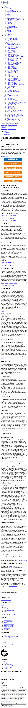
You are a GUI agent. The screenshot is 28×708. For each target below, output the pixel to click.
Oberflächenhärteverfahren (13, 117)
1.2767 (14, 218)
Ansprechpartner (10, 93)
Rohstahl (9, 14)
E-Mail (2, 605)
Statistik (4, 683)
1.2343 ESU (8, 262)
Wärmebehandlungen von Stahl (14, 121)
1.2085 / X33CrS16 (11, 48)
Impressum (6, 613)
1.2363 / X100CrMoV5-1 (13, 63)
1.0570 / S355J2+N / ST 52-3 (14, 44)
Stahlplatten (9, 22)
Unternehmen (7, 89)
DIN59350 (6, 668)
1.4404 (16, 461)
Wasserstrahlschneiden (12, 27)
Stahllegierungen (10, 106)
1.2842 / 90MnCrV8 (11, 73)
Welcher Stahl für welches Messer (15, 114)
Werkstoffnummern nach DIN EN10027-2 (17, 102)
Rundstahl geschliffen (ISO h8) (17, 19)
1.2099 (11, 283)
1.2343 (2, 262)
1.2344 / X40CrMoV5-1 (12, 61)
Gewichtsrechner (11, 99)
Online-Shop (9, 566)
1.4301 (2, 461)
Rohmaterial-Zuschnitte (9, 625)
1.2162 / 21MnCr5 (11, 51)
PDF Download (4, 156)
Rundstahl (6, 622)
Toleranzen (9, 31)
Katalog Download (8, 666)
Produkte (6, 7)
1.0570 (2, 358)
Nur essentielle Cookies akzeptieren (17, 703)
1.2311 (2, 283)
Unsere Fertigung (11, 26)
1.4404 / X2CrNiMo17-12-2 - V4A (15, 83)
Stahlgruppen (10, 107)
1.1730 (10, 215)
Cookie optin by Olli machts (7, 706)
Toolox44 (9, 75)
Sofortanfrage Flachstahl (12, 38)
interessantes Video (22, 560)
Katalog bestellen (8, 667)
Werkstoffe (6, 42)
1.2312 (6, 283)
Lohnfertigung (7, 628)
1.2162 (2, 220)
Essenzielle (5, 682)
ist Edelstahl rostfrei (11, 109)
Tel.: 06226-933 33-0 (6, 600)
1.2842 (2, 215)
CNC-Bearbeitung (11, 28)
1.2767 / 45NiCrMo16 (12, 71)
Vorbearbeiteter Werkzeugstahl (14, 11)
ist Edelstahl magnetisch (12, 111)
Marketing (4, 685)
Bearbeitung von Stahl (12, 113)
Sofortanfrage (7, 36)
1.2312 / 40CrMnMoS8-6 (13, 55)
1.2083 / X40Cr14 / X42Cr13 (14, 47)
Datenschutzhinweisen (6, 701)
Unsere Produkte (10, 8)
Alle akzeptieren (4, 703)
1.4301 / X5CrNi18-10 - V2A (14, 79)
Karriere (8, 94)
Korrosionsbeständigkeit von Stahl (15, 101)
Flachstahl (9, 15)
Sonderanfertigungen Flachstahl (11, 636)
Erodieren (9, 118)
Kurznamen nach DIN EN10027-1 (15, 103)
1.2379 (6, 218)
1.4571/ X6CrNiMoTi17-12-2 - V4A (15, 85)
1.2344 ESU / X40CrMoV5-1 (14, 62)
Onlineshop (6, 35)
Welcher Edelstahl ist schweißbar (14, 110)
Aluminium (9, 23)
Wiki (5, 97)
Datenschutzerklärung (9, 610)
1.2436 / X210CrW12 (12, 67)
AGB (5, 607)
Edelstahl (9, 12)
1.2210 (14, 215)
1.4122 (7, 554)
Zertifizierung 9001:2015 (9, 614)
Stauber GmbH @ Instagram (13, 91)
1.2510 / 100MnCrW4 (12, 69)
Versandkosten (7, 609)
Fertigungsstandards (11, 32)
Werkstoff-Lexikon (11, 43)
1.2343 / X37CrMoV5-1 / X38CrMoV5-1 (16, 56)
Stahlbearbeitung (7, 24)
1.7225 (2, 311)
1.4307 (11, 461)
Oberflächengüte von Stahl (13, 119)
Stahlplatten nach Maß (9, 624)
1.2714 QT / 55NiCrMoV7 (13, 70)
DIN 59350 (9, 34)
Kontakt (5, 611)
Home (5, 6)
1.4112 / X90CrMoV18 (12, 77)
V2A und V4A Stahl (11, 105)
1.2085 (10, 220)
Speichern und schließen (6, 705)
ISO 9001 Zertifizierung (12, 95)
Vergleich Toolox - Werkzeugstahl (15, 115)
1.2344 (13, 262)
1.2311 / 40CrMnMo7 (12, 54)
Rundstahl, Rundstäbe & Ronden (14, 18)
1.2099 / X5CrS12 (11, 50)
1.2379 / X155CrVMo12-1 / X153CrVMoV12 (13, 65)
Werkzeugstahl (10, 10)
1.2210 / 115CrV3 (11, 52)
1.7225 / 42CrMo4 (11, 87)
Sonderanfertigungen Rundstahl (11, 637)
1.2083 (6, 220)
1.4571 (21, 461)
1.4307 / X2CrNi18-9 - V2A (13, 82)
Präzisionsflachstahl (8, 621)
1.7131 (14, 220)
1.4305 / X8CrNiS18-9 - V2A (14, 81)
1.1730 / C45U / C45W (12, 46)
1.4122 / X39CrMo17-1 (12, 78)
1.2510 (6, 215)
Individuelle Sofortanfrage (10, 639)
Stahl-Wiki (9, 98)
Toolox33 (9, 74)
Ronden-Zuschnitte (8, 626)
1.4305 (7, 461)
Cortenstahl (9, 16)
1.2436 (10, 218)
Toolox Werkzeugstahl (12, 20)
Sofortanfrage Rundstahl (12, 39)
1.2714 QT (10, 265)
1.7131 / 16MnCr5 (11, 86)
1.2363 (2, 218)
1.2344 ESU (3, 265)
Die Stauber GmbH (11, 90)
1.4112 (2, 554)
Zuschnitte (9, 30)
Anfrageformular (13, 586)
